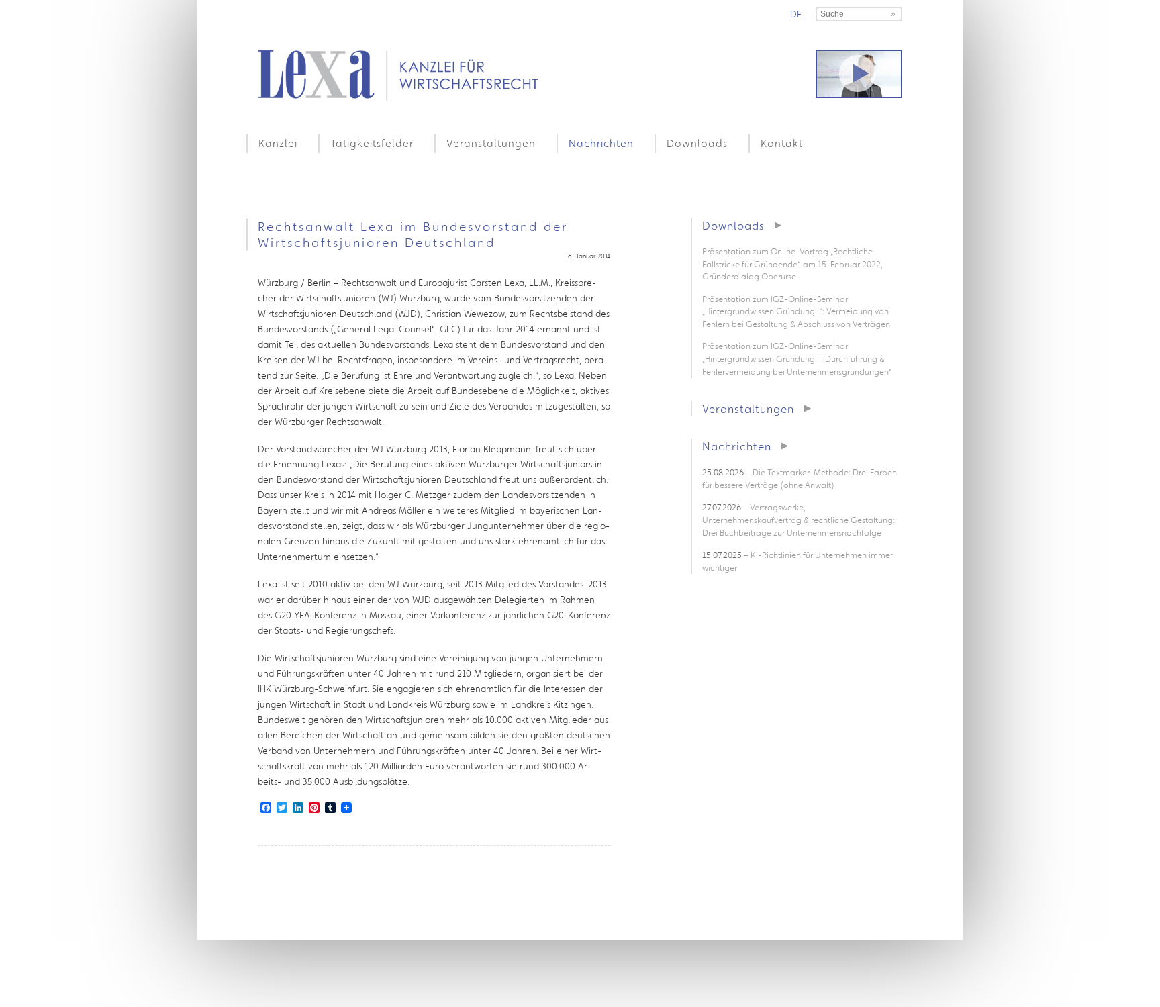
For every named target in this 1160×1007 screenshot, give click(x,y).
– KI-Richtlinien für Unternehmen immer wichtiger (797, 561)
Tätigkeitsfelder (372, 143)
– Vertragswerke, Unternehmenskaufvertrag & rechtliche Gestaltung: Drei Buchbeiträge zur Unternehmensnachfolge (798, 519)
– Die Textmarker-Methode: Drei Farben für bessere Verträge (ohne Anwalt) (799, 479)
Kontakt (782, 143)
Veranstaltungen (491, 143)
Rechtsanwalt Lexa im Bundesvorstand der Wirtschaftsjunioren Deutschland (413, 234)
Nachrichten (601, 143)
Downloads (697, 143)
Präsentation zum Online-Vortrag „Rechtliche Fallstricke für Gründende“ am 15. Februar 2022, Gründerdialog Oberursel (792, 264)
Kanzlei (277, 143)
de (796, 14)
